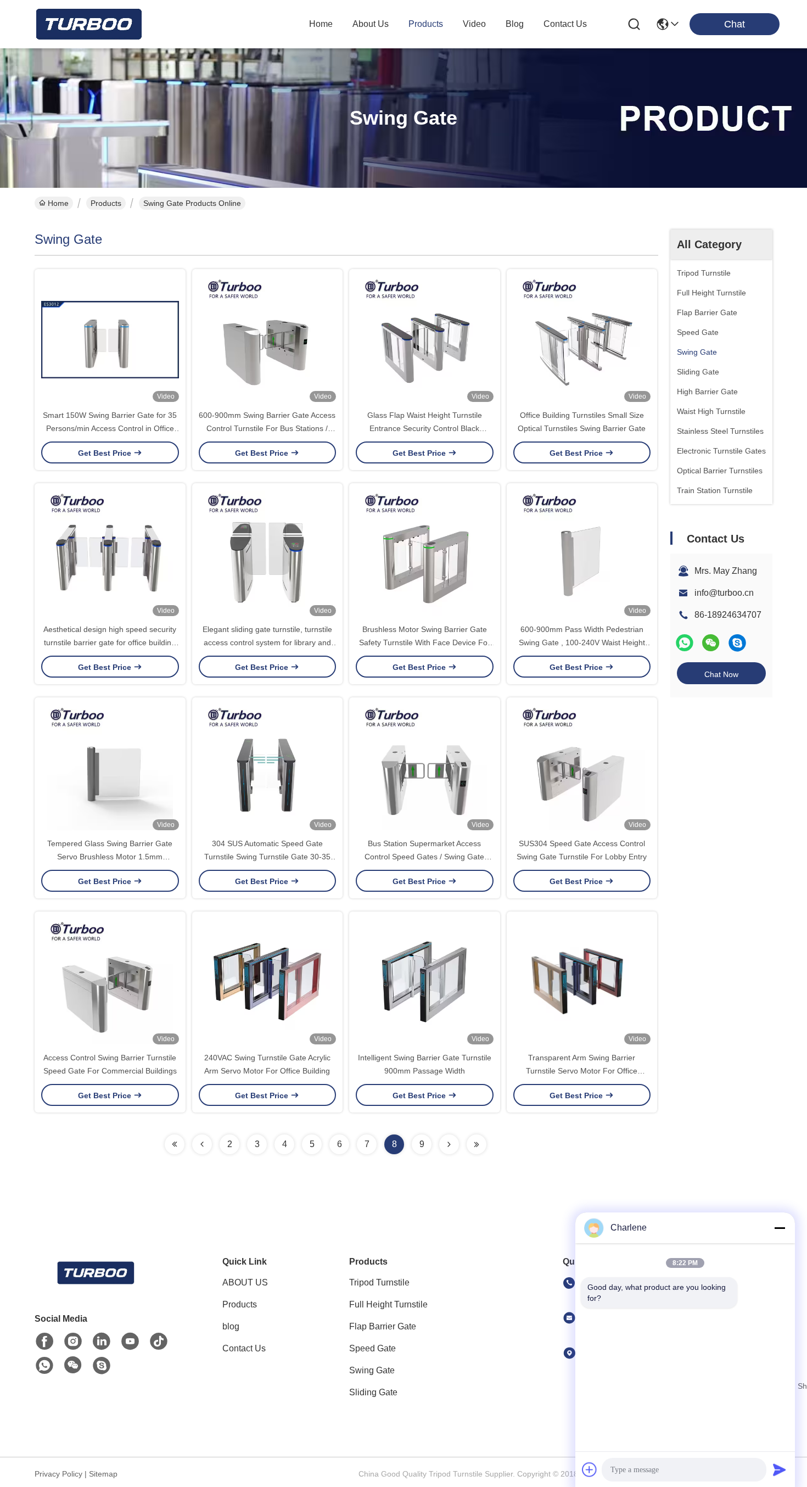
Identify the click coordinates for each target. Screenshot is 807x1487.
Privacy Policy (58, 1473)
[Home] (95, 1286)
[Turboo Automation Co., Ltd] (87, 24)
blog (515, 24)
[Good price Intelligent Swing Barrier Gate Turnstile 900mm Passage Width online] (425, 981)
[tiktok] (159, 1341)
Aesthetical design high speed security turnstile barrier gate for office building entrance (109, 642)
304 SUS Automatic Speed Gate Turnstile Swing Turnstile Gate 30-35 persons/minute (267, 856)
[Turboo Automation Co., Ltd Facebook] (44, 1341)
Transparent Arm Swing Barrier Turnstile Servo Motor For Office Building (581, 1070)
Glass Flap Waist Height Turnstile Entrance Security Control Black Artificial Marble (424, 428)
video (474, 24)
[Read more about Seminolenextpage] (174, 1144)
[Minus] (779, 1227)
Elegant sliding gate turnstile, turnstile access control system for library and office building (267, 642)
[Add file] (589, 1469)
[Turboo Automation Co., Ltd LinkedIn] (101, 1341)
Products (106, 203)
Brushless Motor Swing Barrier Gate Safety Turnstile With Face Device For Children (424, 642)
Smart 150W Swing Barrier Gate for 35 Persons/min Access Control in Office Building (110, 428)
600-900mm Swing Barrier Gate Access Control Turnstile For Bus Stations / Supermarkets (267, 428)
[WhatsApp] (684, 643)
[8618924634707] (44, 1365)
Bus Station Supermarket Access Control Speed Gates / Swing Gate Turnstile (424, 856)
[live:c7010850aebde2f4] (737, 643)
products (425, 24)
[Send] (779, 1469)
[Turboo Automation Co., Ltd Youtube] (130, 1341)
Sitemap (103, 1473)
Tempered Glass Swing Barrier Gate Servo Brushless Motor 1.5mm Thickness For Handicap (109, 856)
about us (370, 24)
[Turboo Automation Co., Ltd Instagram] (73, 1341)
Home (321, 24)
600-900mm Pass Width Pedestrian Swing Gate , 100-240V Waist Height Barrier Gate (582, 642)
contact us (565, 24)
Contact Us (244, 1348)
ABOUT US (245, 1282)
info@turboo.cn (724, 592)
